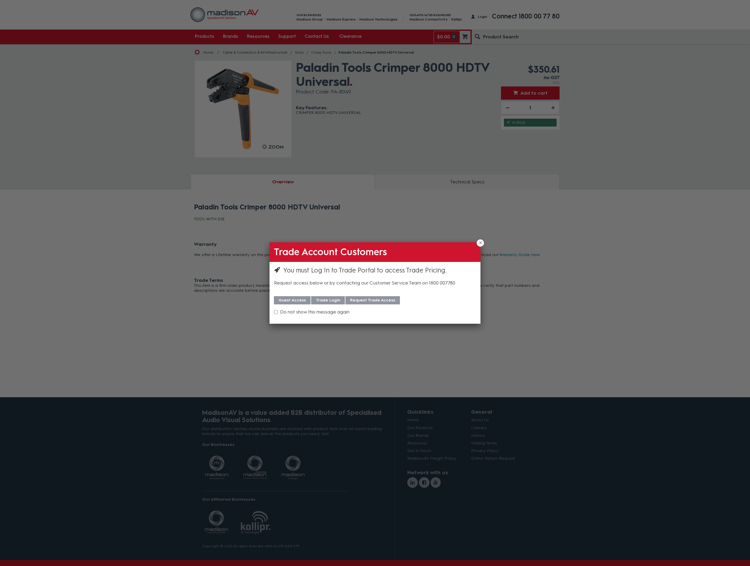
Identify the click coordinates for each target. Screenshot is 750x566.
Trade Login (328, 300)
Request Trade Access (372, 300)
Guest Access (292, 300)
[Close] (480, 243)
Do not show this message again (315, 312)
